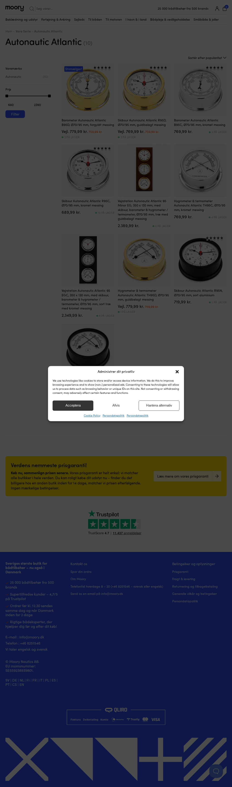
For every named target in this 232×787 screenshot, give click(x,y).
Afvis (116, 405)
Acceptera (73, 405)
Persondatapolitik (113, 415)
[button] (177, 371)
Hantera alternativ (159, 405)
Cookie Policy (92, 415)
